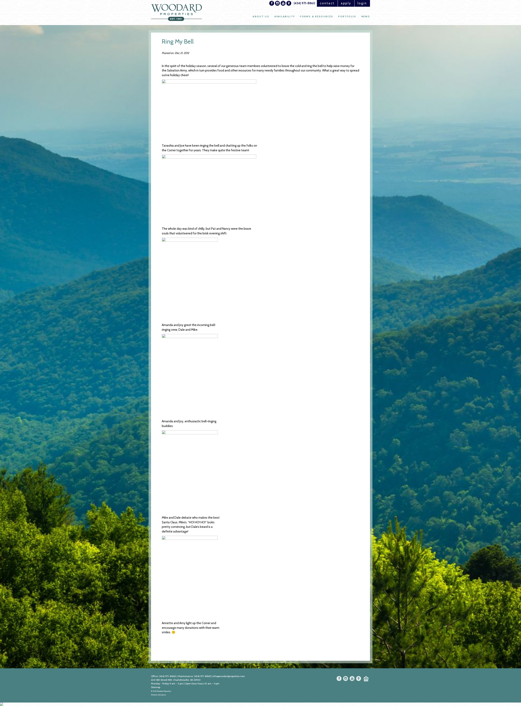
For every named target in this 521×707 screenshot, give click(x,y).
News (365, 16)
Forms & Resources (316, 16)
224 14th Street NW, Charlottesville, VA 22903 (175, 679)
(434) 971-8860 (304, 3)
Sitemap (155, 687)
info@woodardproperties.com (229, 676)
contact (327, 3)
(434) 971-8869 (202, 676)
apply (346, 3)
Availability (284, 16)
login (362, 3)
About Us (261, 16)
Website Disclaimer (158, 695)
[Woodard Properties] (176, 12)
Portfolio (347, 16)
